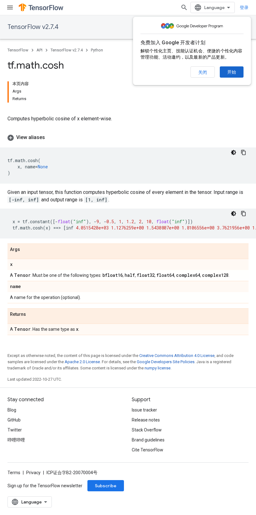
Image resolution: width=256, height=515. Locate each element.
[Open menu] (10, 7)
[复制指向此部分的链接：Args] (26, 249)
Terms (13, 472)
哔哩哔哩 (16, 439)
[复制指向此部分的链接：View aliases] (51, 137)
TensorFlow (17, 50)
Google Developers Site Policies (165, 361)
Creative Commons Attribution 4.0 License (176, 355)
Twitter (14, 429)
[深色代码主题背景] (234, 152)
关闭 (202, 72)
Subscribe (105, 486)
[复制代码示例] (244, 152)
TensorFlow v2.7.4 (32, 27)
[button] (128, 137)
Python (97, 50)
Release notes (146, 419)
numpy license (157, 368)
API (39, 50)
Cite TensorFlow (147, 449)
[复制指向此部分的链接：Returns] (32, 314)
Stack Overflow (147, 429)
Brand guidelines (148, 439)
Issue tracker (144, 409)
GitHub (14, 419)
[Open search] (184, 7)
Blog (11, 409)
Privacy (33, 472)
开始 (231, 72)
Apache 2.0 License (82, 361)
